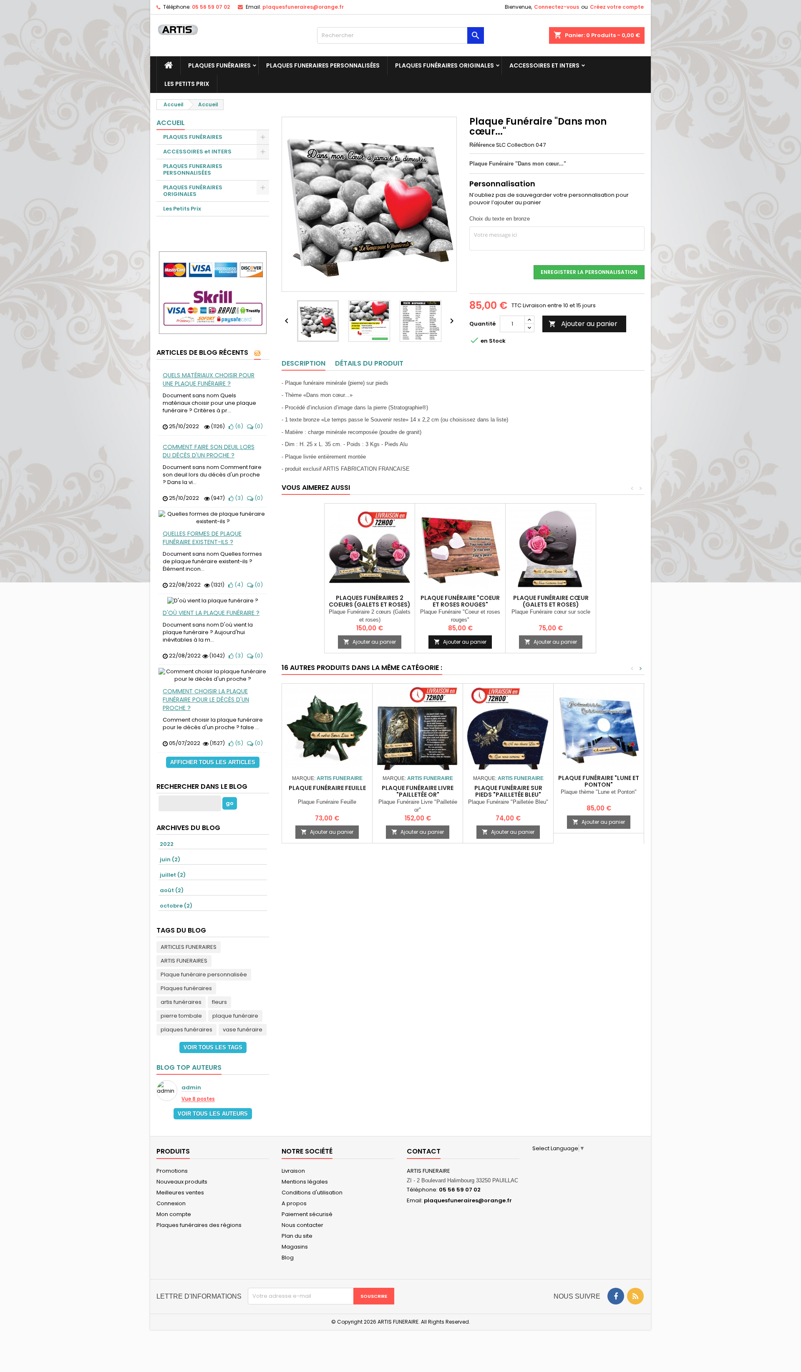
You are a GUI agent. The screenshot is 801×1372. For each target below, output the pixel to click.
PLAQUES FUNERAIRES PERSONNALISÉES (323, 65)
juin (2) (170, 859)
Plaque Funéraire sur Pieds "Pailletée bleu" (508, 791)
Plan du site (297, 1236)
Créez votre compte (617, 6)
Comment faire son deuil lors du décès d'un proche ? (208, 451)
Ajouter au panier (583, 324)
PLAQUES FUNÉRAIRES (219, 65)
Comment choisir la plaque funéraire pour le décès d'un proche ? (206, 699)
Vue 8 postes (198, 1099)
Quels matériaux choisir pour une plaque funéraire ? (208, 379)
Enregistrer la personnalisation (589, 272)
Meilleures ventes (180, 1192)
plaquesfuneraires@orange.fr (303, 6)
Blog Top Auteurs (189, 1067)
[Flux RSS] (257, 353)
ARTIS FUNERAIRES (184, 961)
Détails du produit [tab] (369, 363)
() (238, 426)
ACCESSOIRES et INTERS (544, 65)
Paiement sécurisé (307, 1214)
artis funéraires (181, 1002)
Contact (424, 1151)
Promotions (172, 1171)
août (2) (172, 890)
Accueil (170, 123)
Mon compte (173, 1214)
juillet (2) (173, 875)
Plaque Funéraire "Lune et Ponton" (598, 781)
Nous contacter (302, 1225)
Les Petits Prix (186, 84)
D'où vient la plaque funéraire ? (211, 613)
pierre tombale (181, 1016)
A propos (294, 1203)
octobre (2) (176, 906)
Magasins (295, 1247)
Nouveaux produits (181, 1182)
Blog (288, 1258)
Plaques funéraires (186, 988)
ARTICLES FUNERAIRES (189, 947)
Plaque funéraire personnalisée (204, 974)
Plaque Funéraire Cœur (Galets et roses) (551, 601)
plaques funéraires (186, 1029)
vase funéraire (242, 1029)
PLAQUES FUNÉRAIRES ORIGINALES (444, 65)
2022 (167, 844)
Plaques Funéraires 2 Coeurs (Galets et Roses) (370, 601)
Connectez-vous (556, 6)
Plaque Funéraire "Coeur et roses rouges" (460, 601)
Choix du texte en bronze (499, 219)
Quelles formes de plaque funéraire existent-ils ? (202, 537)
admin (191, 1087)
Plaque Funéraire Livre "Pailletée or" (417, 791)
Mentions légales (305, 1182)
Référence (482, 145)
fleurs (219, 1002)
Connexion (171, 1203)
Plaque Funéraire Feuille (327, 788)
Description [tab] (303, 363)
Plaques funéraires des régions (199, 1225)
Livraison (293, 1171)
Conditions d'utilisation (312, 1192)
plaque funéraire (235, 1016)
